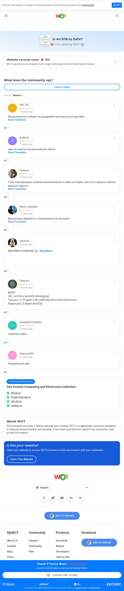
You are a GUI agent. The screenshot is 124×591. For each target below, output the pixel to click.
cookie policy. (88, 5)
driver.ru (16, 393)
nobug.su (16, 405)
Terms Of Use (81, 588)
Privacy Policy (94, 588)
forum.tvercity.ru (21, 397)
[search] (117, 16)
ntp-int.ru (16, 401)
